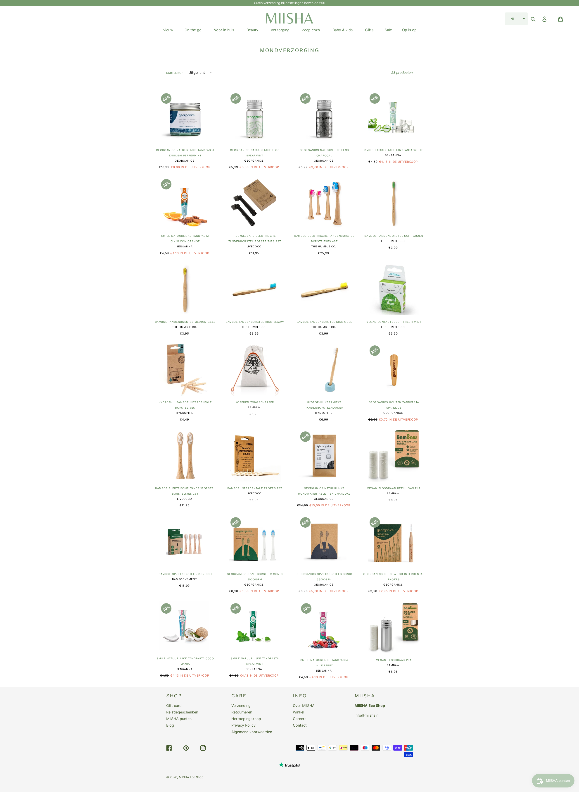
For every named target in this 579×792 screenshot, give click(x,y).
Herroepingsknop (246, 718)
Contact (300, 725)
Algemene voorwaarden (251, 732)
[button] (516, 18)
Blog (170, 725)
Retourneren (241, 712)
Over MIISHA (304, 705)
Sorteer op (174, 72)
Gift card (174, 705)
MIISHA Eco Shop (191, 777)
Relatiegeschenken (182, 712)
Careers (299, 718)
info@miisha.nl (367, 715)
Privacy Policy (243, 725)
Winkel (298, 712)
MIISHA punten (179, 718)
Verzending (241, 705)
